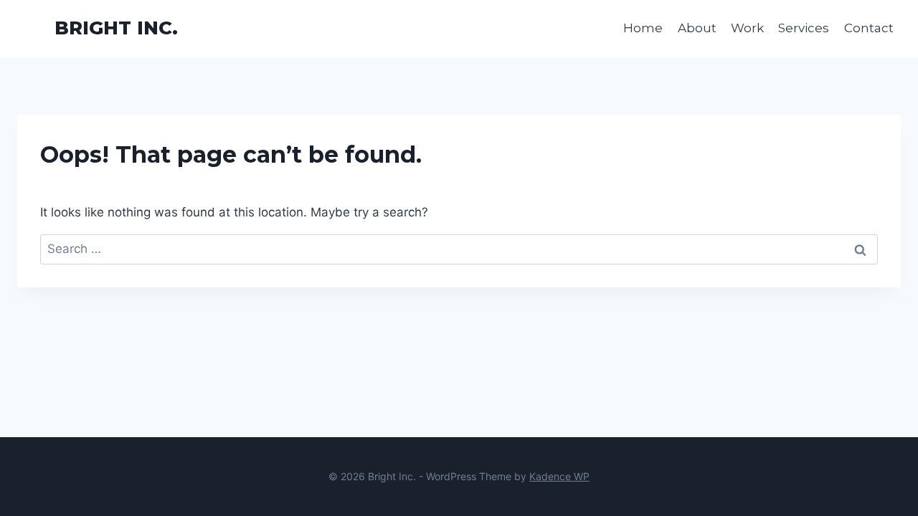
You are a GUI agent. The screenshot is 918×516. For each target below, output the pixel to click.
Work (747, 28)
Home (643, 28)
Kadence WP (559, 476)
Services (803, 28)
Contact (869, 28)
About (697, 28)
